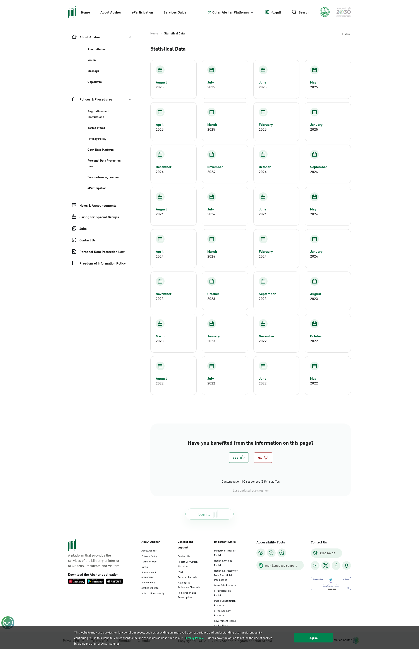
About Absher (110, 12)
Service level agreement (148, 574)
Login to (204, 514)
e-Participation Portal (222, 592)
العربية (276, 12)
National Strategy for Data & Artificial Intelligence (226, 575)
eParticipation (142, 12)
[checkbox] (239, 457)
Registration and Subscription (187, 594)
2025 (160, 86)
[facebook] (336, 565)
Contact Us (184, 555)
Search (304, 12)
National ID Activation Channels (189, 584)
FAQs (180, 571)
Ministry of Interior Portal (224, 552)
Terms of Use (148, 561)
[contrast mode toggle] (260, 552)
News (144, 566)
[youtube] (315, 565)
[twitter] (325, 565)
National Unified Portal (223, 562)
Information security (153, 593)
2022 (263, 340)
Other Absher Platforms (230, 12)
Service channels (187, 576)
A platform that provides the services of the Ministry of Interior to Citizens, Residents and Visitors (94, 560)
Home (85, 12)
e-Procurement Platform (222, 612)
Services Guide (174, 12)
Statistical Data (149, 587)
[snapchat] (346, 565)
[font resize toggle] (271, 552)
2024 (160, 171)
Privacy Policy (149, 555)
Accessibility (148, 582)
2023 (160, 298)
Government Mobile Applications (225, 622)
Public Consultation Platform (225, 602)
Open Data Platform (225, 584)
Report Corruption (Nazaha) (188, 563)
